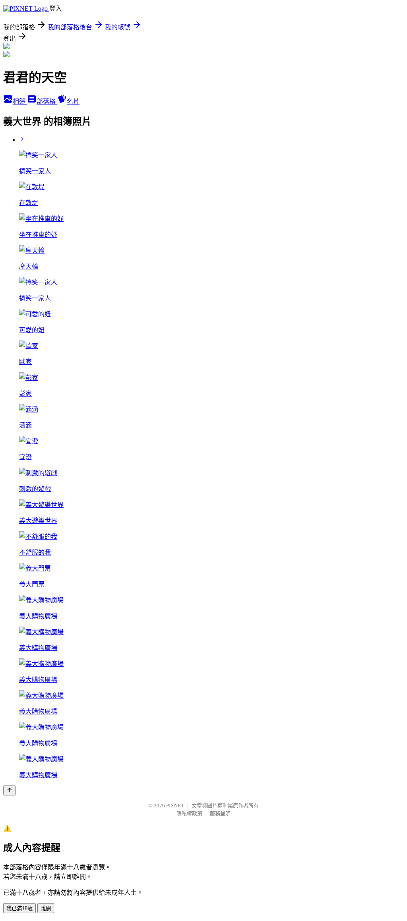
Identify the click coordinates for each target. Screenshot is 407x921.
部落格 (47, 101)
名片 (73, 101)
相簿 (20, 101)
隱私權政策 (189, 814)
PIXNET (175, 806)
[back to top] (9, 790)
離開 (46, 908)
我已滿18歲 (19, 908)
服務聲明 (220, 814)
